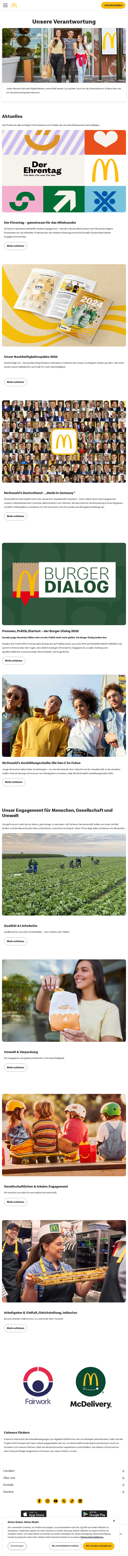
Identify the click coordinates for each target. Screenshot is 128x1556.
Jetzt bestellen (113, 5)
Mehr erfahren (15, 246)
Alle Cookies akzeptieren (99, 1546)
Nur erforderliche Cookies (65, 1546)
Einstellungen (17, 1546)
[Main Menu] (5, 5)
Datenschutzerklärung (91, 1537)
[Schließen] (114, 1520)
